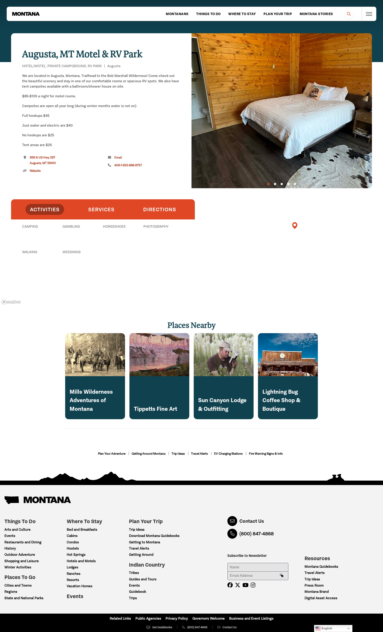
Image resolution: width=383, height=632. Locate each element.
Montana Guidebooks (321, 566)
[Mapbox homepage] (11, 302)
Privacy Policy (177, 618)
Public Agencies (148, 618)
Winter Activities (17, 567)
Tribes (134, 573)
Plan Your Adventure (112, 454)
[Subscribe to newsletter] (281, 575)
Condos (73, 542)
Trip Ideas (179, 454)
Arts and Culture (17, 529)
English (326, 628)
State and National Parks (23, 598)
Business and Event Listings (251, 618)
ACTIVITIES (45, 209)
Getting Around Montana (149, 454)
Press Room (314, 585)
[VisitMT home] (26, 14)
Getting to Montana (144, 542)
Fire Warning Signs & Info (266, 454)
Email (118, 157)
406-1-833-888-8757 (128, 165)
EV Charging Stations (228, 454)
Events (9, 536)
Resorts (73, 580)
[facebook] (230, 585)
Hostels (73, 548)
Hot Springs (76, 554)
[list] (103, 249)
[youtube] (245, 585)
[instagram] (253, 585)
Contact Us (251, 521)
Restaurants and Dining (22, 542)
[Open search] (349, 14)
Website (35, 171)
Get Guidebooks (162, 627)
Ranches (73, 573)
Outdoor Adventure (19, 554)
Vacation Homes (79, 586)
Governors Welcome (208, 618)
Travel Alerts (200, 454)
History (10, 548)
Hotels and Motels (81, 561)
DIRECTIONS (159, 209)
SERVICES (101, 209)
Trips (133, 598)
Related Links (120, 618)
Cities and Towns (18, 585)
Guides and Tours (142, 579)
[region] (282, 110)
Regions (10, 591)
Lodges (72, 567)
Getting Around (141, 554)
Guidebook (137, 591)
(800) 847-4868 (256, 534)
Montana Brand (317, 591)
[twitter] (237, 585)
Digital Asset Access (321, 598)
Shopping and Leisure (21, 561)
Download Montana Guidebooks (154, 536)
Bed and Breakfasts (82, 529)
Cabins (72, 536)
